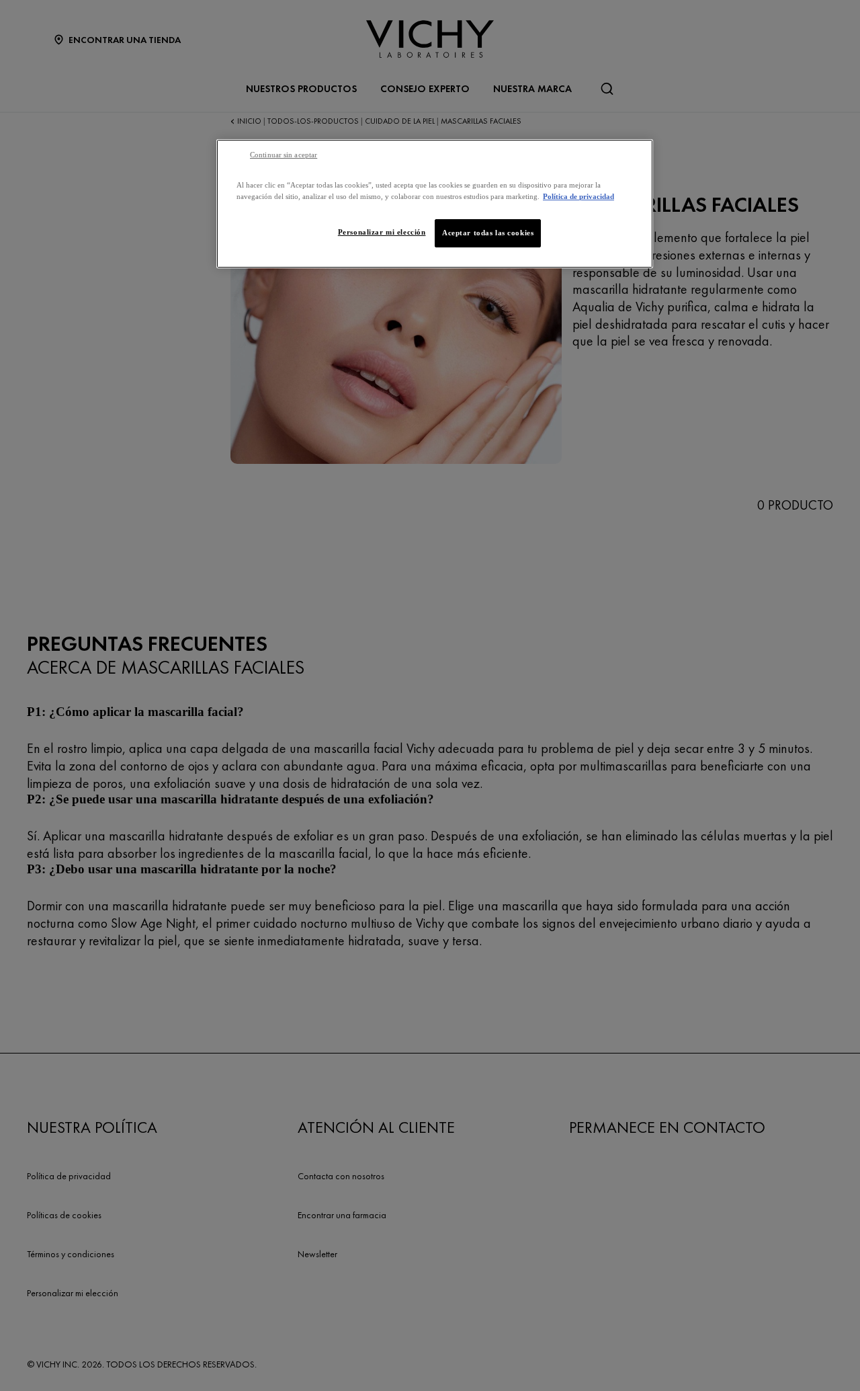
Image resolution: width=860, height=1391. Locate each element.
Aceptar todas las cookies (487, 233)
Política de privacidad (578, 196)
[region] (434, 203)
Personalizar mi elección (382, 232)
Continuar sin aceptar (283, 155)
